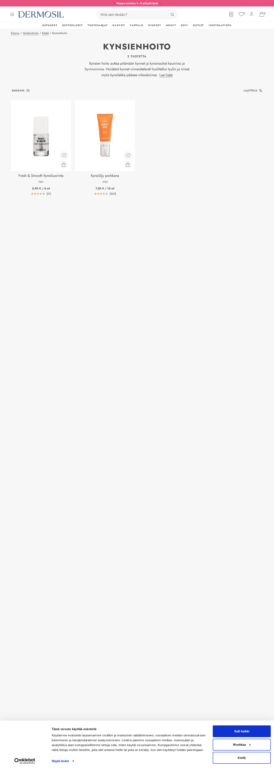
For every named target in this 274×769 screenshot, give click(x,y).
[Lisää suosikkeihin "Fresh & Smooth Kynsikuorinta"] (64, 155)
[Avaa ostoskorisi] (261, 14)
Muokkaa (239, 744)
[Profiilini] (251, 14)
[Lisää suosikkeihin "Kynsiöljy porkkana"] (128, 155)
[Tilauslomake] (231, 14)
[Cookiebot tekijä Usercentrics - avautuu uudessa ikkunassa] (24, 761)
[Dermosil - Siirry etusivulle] (41, 14)
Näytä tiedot (60, 761)
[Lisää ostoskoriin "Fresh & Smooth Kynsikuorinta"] (64, 165)
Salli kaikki (241, 731)
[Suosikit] (241, 14)
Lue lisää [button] (166, 75)
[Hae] (172, 14)
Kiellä (242, 757)
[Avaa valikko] (12, 14)
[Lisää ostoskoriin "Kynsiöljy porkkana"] (128, 165)
